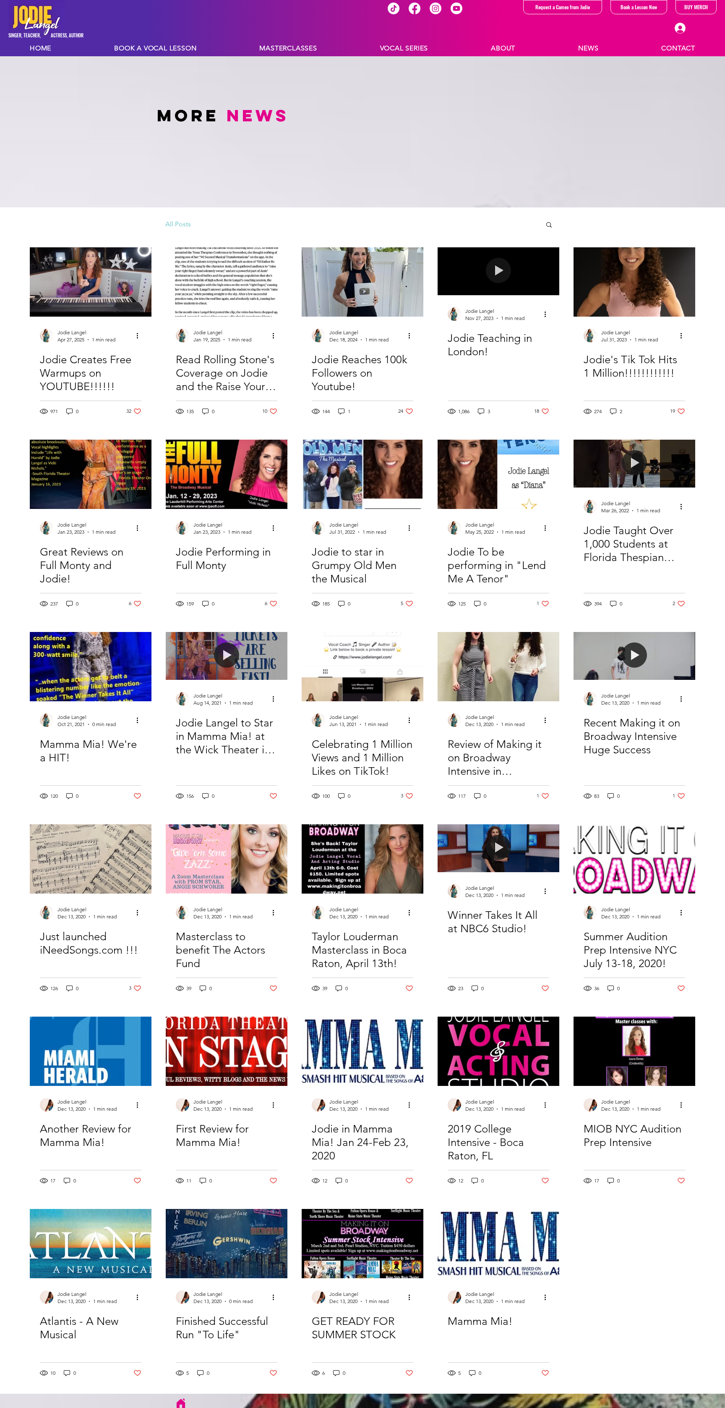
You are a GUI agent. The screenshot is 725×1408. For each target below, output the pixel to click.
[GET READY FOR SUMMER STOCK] (362, 1243)
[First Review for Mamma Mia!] (226, 1051)
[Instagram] (435, 8)
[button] (549, 225)
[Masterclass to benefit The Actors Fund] (226, 859)
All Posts (178, 224)
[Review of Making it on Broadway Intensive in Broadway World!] (498, 666)
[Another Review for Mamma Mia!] (90, 1051)
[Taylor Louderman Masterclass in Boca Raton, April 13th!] (362, 859)
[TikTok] (393, 8)
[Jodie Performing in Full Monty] (226, 474)
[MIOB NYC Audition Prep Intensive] (634, 1051)
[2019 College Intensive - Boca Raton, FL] (498, 1051)
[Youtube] (456, 8)
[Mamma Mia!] (498, 1243)
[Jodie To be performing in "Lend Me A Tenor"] (498, 474)
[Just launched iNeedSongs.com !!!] (90, 859)
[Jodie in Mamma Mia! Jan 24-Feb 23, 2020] (362, 1051)
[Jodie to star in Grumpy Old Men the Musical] (362, 474)
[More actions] (140, 335)
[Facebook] (414, 8)
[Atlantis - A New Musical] (90, 1243)
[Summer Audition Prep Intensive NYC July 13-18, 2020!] (634, 859)
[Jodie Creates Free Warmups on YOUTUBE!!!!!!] (90, 282)
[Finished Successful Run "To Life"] (226, 1243)
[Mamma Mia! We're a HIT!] (90, 666)
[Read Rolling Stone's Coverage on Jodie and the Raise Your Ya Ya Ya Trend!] (226, 282)
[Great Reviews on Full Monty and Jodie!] (90, 474)
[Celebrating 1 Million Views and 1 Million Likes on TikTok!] (362, 666)
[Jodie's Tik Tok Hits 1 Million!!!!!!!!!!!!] (634, 282)
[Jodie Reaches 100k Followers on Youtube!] (362, 282)
